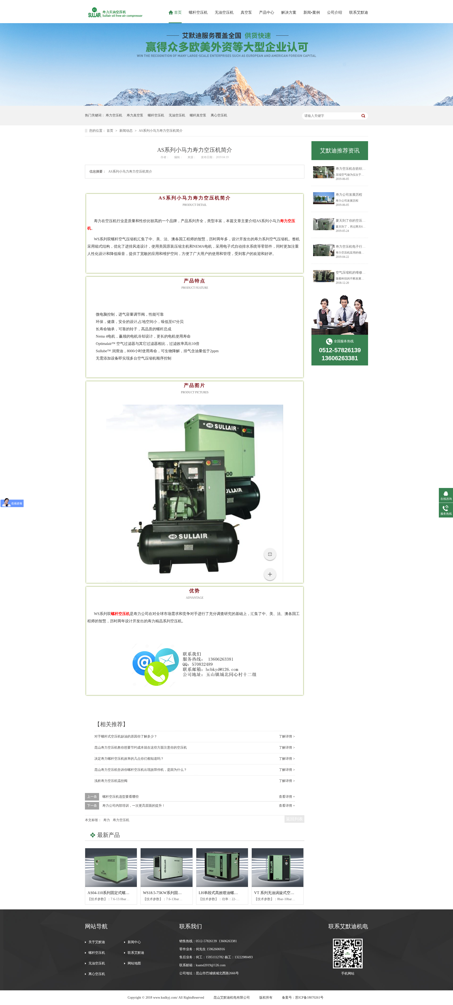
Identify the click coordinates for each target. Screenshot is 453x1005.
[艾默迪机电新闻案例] (226, 104)
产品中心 (266, 12)
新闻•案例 (311, 12)
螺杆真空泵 (198, 115)
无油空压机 (224, 12)
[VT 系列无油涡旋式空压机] (277, 867)
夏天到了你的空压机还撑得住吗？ (360, 220)
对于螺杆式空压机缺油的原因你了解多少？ (125, 736)
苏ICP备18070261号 (309, 997)
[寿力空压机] (114, 17)
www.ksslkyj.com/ (165, 997)
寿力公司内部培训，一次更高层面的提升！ (133, 805)
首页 (178, 12)
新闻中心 (134, 942)
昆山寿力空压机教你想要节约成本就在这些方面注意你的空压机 (140, 747)
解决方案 (288, 12)
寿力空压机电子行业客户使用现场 (360, 246)
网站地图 (134, 963)
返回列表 (294, 819)
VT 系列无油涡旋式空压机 (276, 893)
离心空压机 (219, 115)
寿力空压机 (114, 115)
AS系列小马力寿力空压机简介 (161, 130)
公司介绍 (334, 12)
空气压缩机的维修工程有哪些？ (359, 272)
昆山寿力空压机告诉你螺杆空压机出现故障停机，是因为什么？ (140, 770)
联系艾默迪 (358, 12)
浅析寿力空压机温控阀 (110, 781)
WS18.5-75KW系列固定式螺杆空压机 (173, 893)
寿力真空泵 (135, 115)
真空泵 (246, 12)
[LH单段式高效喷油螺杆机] (222, 867)
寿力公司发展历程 (349, 194)
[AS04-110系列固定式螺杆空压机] (111, 867)
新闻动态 (126, 130)
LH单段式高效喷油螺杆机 (220, 893)
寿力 (106, 820)
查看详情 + (287, 796)
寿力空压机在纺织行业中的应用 (359, 168)
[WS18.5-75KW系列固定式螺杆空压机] (166, 867)
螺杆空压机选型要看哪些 (120, 796)
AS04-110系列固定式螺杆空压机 (114, 893)
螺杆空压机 (198, 12)
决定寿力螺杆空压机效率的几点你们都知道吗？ (129, 758)
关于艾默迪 (96, 942)
